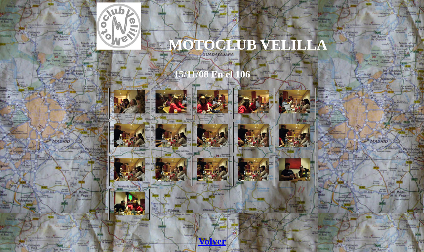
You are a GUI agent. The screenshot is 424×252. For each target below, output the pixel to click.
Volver (212, 241)
